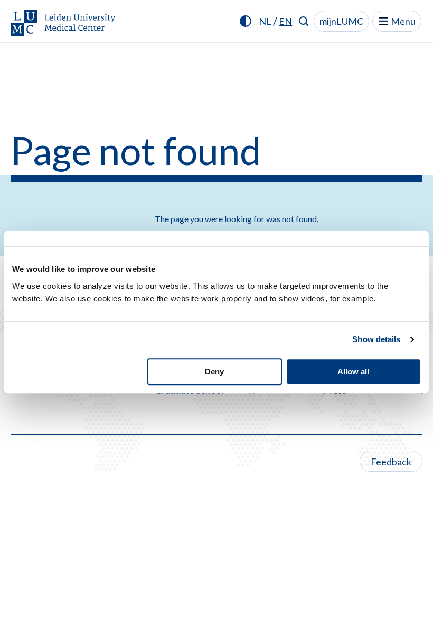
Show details (376, 339)
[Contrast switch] (245, 21)
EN (285, 21)
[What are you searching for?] (303, 21)
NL (265, 21)
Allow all (353, 371)
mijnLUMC (341, 21)
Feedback (391, 461)
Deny (214, 371)
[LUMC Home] (63, 24)
